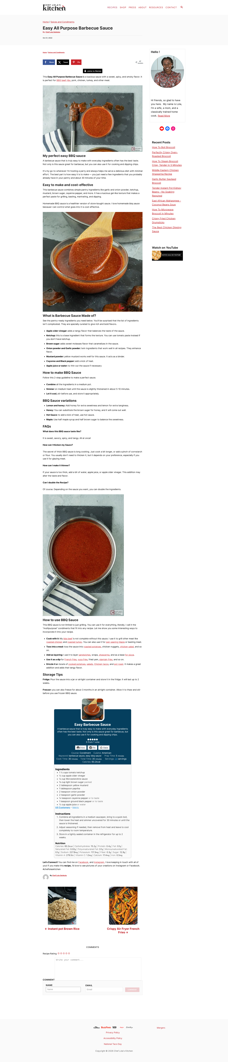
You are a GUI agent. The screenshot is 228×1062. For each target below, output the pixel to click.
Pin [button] (94, 747)
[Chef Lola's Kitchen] (64, 7)
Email (89, 985)
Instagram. (99, 862)
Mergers (161, 1028)
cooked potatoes (77, 664)
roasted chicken (54, 642)
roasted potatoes (92, 646)
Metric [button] (75, 807)
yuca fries (83, 659)
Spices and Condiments (62, 22)
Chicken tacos (101, 664)
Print (82, 747)
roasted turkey (74, 642)
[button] (88, 739)
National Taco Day (113, 1044)
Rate (105, 747)
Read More (164, 115)
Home (46, 22)
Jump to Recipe (94, 71)
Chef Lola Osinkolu (53, 32)
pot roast (118, 664)
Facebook (83, 862)
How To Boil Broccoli (163, 147)
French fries (70, 659)
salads (90, 664)
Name (49, 985)
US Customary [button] (62, 807)
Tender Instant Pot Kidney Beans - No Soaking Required (166, 192)
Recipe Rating (50, 953)
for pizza (129, 655)
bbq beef (67, 638)
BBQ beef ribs (63, 80)
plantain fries (105, 659)
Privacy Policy (113, 1032)
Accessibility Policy (113, 1038)
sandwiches (84, 655)
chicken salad (127, 646)
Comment (49, 979)
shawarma (104, 655)
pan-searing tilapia (115, 642)
